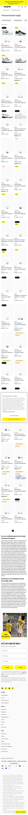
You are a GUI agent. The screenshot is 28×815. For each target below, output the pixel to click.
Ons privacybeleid (4, 675)
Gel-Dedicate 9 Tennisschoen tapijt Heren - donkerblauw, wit (7, 352)
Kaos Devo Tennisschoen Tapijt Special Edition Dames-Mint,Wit (20, 130)
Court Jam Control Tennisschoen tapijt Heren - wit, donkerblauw (20, 158)
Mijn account (3, 733)
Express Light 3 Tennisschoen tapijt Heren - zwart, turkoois (20, 214)
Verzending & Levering (5, 743)
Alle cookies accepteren (14, 419)
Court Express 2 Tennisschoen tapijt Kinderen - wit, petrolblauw (20, 352)
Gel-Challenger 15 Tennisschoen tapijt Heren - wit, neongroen (20, 519)
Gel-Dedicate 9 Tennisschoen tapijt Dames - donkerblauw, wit (7, 158)
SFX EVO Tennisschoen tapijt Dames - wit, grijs (6, 268)
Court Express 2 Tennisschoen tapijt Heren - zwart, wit (20, 47)
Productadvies (4, 748)
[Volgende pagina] (17, 531)
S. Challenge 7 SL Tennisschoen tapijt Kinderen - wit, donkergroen (7, 325)
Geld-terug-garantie (5, 700)
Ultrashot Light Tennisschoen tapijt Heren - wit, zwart (7, 75)
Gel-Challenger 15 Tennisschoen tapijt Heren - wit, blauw (7, 47)
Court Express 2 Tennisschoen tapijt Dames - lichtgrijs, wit (20, 103)
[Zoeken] (19, 6)
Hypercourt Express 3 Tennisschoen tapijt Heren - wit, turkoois (7, 103)
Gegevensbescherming (7, 411)
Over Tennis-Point (4, 738)
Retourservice (3, 714)
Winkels (2, 741)
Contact (2, 736)
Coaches (3, 722)
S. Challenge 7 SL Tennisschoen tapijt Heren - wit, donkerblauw (7, 130)
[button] (1, 6)
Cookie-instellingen (5, 702)
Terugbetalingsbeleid (14, 763)
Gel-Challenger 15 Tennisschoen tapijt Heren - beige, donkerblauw (20, 325)
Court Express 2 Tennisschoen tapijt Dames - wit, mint (7, 519)
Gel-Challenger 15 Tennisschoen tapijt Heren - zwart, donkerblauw (20, 463)
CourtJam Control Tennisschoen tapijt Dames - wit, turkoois (7, 186)
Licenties (3, 697)
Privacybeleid (4, 761)
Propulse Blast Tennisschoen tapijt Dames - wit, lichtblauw (20, 491)
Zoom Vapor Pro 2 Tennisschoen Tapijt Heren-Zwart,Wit (6, 436)
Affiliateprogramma (5, 717)
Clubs (2, 724)
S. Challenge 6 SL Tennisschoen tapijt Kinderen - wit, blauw (6, 380)
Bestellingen (3, 711)
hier (10, 409)
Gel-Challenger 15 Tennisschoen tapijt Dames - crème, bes (7, 491)
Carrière (2, 719)
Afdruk (13, 411)
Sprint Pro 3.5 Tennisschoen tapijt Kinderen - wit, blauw (6, 297)
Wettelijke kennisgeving (12, 761)
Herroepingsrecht (4, 695)
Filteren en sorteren (20, 812)
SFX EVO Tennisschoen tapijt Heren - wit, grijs (19, 240)
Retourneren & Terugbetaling (6, 746)
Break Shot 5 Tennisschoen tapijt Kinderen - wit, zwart (7, 240)
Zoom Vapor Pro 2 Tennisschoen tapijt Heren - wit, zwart (7, 463)
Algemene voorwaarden (22, 761)
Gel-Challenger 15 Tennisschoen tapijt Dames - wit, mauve (20, 75)
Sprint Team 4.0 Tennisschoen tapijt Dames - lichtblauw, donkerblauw (20, 269)
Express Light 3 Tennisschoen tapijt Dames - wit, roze (7, 214)
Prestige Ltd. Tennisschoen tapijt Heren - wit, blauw (20, 296)
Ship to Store (3, 727)
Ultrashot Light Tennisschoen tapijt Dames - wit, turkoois (20, 186)
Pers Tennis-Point (4, 751)
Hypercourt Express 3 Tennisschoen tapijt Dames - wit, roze (20, 436)
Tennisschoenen (6, 10)
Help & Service (4, 709)
